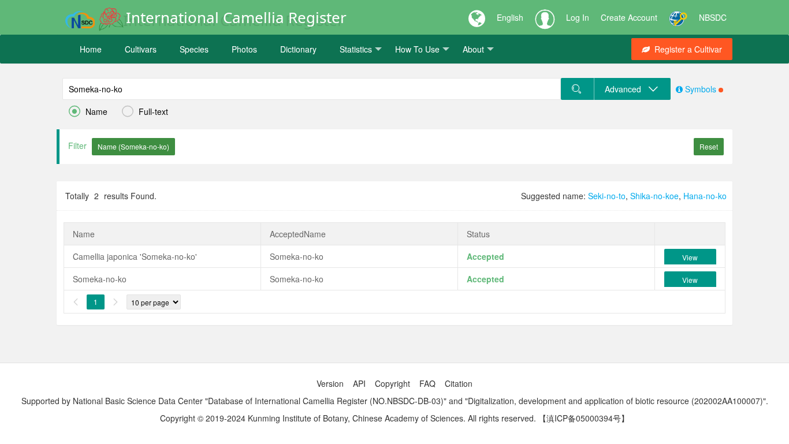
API (359, 383)
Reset (708, 146)
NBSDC (713, 17)
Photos (244, 49)
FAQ (427, 383)
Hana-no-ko (705, 196)
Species (194, 49)
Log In (577, 17)
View (690, 257)
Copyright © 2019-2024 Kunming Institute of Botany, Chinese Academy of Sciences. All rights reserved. (348, 418)
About (473, 49)
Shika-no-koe (654, 196)
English (510, 17)
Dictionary (298, 49)
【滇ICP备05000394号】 (583, 418)
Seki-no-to (607, 196)
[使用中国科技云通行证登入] (678, 17)
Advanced (626, 89)
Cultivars (141, 49)
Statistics (356, 49)
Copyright (392, 383)
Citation (458, 383)
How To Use (417, 49)
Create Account (629, 17)
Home (91, 49)
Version (330, 383)
